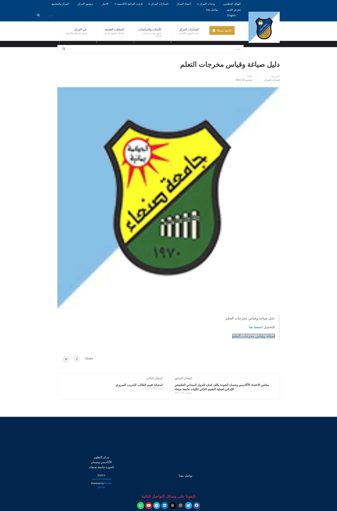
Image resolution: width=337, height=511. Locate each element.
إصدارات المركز (189, 29)
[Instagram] (180, 505)
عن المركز (80, 29)
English (231, 15)
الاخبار (105, 3)
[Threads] (172, 505)
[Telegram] (156, 505)
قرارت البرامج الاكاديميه (130, 3)
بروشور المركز (85, 3)
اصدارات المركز (159, 3)
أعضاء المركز (184, 3)
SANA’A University (101, 479)
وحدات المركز (207, 3)
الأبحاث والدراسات (149, 29)
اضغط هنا (256, 327)
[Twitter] (66, 359)
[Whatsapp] (140, 505)
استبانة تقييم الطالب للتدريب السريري (139, 384)
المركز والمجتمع (60, 3)
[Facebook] (77, 359)
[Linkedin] (164, 505)
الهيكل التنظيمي (232, 3)
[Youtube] (148, 505)
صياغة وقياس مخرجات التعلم (253, 336)
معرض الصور (234, 9)
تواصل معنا (212, 9)
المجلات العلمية (114, 29)
